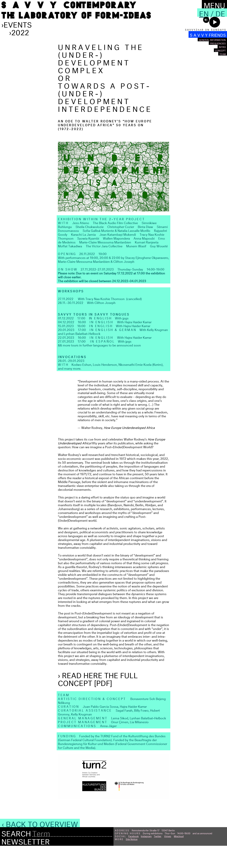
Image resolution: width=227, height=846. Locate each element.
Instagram (146, 836)
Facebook (133, 836)
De (220, 12)
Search (16, 833)
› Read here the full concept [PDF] (98, 678)
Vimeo (167, 836)
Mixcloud (179, 836)
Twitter (157, 836)
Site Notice (131, 839)
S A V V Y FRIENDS (208, 34)
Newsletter (25, 840)
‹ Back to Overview (40, 823)
